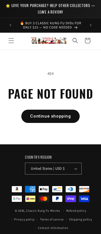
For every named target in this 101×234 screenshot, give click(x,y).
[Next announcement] (90, 25)
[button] (11, 40)
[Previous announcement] (10, 25)
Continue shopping (50, 116)
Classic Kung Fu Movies (43, 211)
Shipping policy (80, 219)
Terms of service (52, 219)
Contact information (53, 228)
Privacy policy (24, 219)
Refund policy (76, 211)
